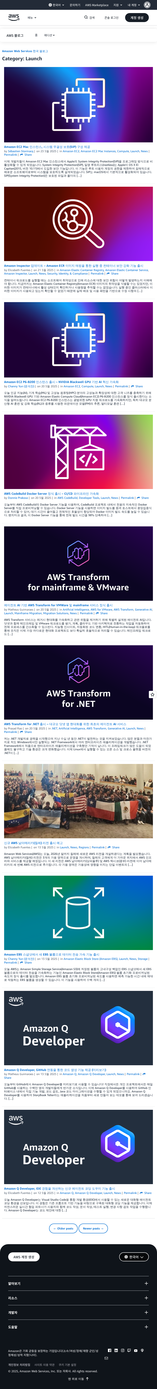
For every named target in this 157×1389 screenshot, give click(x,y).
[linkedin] (116, 1351)
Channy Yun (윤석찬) (21, 386)
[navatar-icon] (147, 5)
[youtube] (135, 1351)
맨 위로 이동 (76, 1378)
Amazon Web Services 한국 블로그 (25, 51)
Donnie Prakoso (18, 497)
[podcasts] (142, 1351)
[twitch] (129, 1351)
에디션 (48, 35)
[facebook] (109, 1351)
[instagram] (122, 1351)
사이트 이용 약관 (44, 1365)
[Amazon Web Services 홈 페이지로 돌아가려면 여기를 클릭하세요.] (13, 19)
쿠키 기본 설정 (67, 1365)
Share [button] (28, 154)
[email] (106, 1359)
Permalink (10, 154)
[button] (150, 5)
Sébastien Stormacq (20, 151)
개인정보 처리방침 (19, 1365)
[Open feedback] (152, 694)
